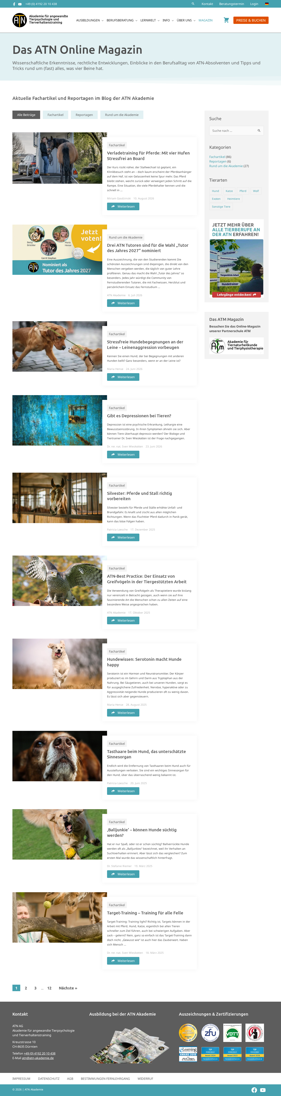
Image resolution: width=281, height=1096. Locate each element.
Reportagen (84, 115)
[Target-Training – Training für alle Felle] (59, 917)
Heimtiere (233, 199)
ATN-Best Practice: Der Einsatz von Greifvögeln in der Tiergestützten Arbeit (147, 578)
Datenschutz (48, 1079)
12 (49, 987)
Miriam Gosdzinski (119, 198)
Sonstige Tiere (221, 206)
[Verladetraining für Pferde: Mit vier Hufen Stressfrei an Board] (59, 158)
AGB (70, 1079)
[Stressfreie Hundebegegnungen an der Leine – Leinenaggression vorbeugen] (59, 346)
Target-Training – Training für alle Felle (145, 912)
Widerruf (145, 1079)
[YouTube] (20, 4)
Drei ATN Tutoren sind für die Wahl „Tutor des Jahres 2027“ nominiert (147, 248)
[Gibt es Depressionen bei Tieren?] (59, 420)
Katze (229, 191)
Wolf (256, 191)
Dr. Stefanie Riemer (119, 866)
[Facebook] (14, 4)
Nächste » (68, 987)
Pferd (243, 191)
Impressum (21, 1079)
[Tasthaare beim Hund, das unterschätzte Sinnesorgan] (59, 756)
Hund (215, 191)
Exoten (216, 199)
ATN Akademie (116, 295)
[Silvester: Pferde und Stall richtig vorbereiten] (59, 497)
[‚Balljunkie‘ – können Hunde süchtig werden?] (59, 834)
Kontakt (207, 4)
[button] (193, 4)
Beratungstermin (231, 4)
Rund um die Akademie (122, 115)
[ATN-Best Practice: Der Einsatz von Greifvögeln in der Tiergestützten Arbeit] (59, 580)
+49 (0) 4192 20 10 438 (41, 4)
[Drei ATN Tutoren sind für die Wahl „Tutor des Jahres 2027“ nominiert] (59, 249)
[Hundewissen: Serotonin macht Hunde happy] (59, 663)
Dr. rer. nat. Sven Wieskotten (125, 446)
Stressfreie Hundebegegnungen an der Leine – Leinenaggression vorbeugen (145, 344)
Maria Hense (115, 369)
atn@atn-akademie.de (38, 1058)
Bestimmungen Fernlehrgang (105, 1079)
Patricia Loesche (117, 529)
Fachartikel (55, 115)
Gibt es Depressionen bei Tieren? (139, 415)
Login (254, 4)
